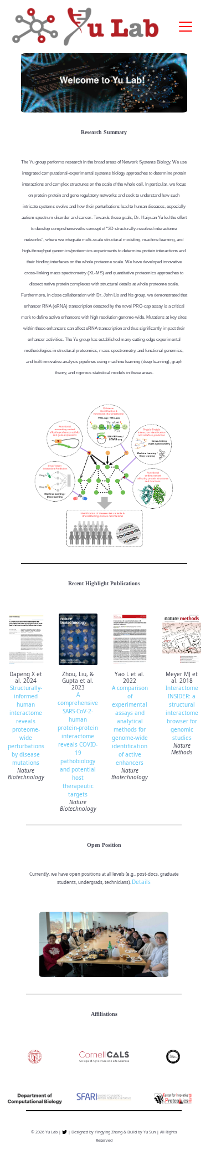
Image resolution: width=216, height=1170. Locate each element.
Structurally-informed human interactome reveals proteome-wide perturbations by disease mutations (26, 725)
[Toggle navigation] (185, 27)
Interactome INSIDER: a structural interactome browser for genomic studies (182, 713)
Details (141, 882)
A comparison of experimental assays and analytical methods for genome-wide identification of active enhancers (130, 725)
